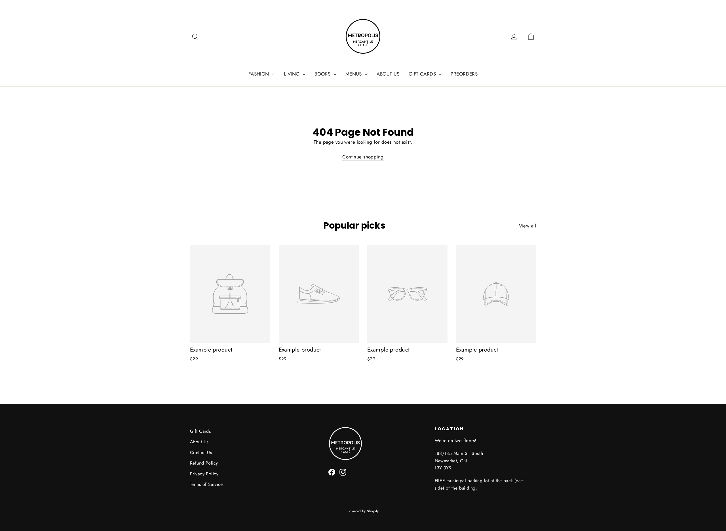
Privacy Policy (204, 474)
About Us (199, 441)
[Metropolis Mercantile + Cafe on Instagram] (342, 472)
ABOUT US (388, 73)
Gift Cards (200, 431)
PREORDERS (464, 73)
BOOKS (323, 73)
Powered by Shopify (363, 511)
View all (527, 225)
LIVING (292, 73)
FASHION (259, 73)
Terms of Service (206, 484)
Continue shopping (362, 156)
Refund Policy (204, 463)
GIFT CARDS (423, 73)
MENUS (354, 73)
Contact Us (201, 452)
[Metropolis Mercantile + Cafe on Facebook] (331, 472)
